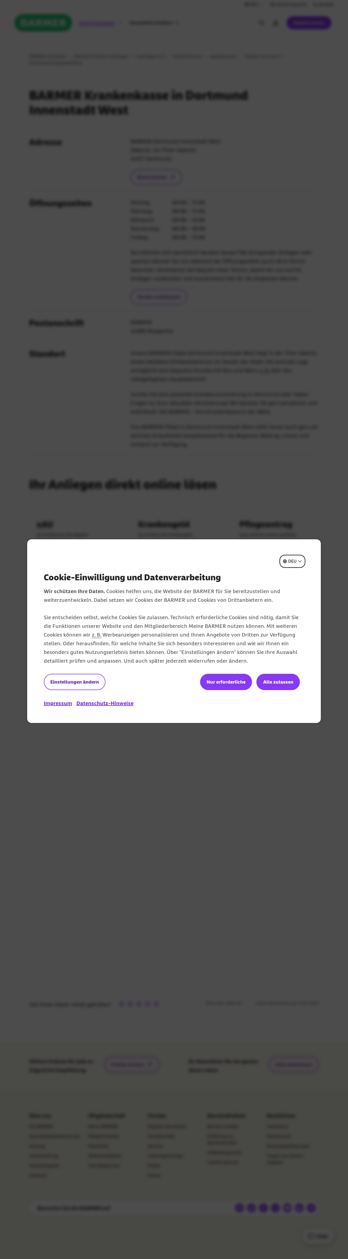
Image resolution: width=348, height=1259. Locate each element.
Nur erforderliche (226, 682)
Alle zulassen (278, 682)
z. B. (96, 635)
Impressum (58, 703)
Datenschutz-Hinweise (104, 703)
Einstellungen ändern (74, 682)
